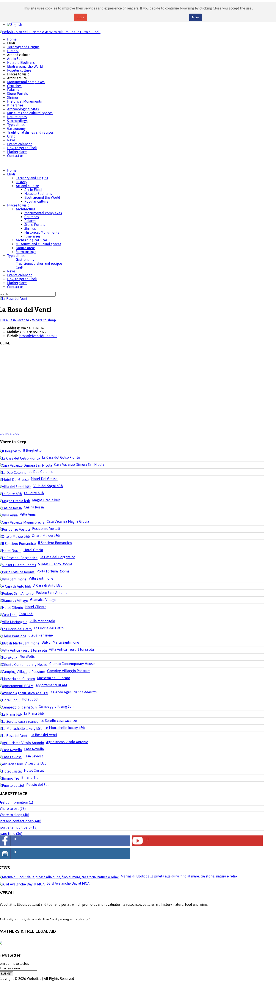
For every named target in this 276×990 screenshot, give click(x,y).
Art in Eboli (33, 190)
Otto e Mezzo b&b (46, 536)
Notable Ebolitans (38, 193)
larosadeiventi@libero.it (38, 336)
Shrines (30, 228)
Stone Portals (34, 225)
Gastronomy (25, 259)
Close (80, 17)
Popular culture (36, 201)
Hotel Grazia (33, 550)
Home (12, 170)
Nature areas (25, 248)
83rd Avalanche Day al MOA (68, 883)
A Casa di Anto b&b (47, 585)
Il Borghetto (32, 450)
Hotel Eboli (30, 699)
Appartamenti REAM (51, 685)
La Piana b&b (34, 713)
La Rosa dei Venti (44, 735)
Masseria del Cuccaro (53, 678)
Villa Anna (28, 514)
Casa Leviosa (33, 756)
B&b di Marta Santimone (60, 642)
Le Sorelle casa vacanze (59, 721)
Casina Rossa (34, 507)
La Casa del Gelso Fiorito (61, 457)
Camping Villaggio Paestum (68, 671)
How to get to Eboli (22, 279)
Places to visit (18, 205)
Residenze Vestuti (46, 528)
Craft (20, 267)
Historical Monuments (41, 232)
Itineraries (32, 236)
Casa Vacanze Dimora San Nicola (79, 464)
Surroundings (26, 252)
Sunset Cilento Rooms (55, 564)
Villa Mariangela (42, 621)
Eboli (11, 174)
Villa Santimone (41, 578)
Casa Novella (34, 749)
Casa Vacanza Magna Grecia (68, 521)
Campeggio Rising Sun (56, 706)
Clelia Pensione (40, 635)
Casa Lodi (26, 614)
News (11, 271)
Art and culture (27, 186)
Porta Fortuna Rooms (53, 571)
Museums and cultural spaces (38, 244)
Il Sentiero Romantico (55, 543)
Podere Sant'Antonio (51, 592)
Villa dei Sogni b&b (48, 486)
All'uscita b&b (35, 763)
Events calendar (19, 275)
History (21, 182)
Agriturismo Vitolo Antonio (67, 742)
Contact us (15, 287)
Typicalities (16, 256)
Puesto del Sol (37, 785)
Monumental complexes (43, 213)
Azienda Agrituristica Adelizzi (73, 692)
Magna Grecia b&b (46, 500)
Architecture (25, 209)
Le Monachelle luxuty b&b (64, 728)
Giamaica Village (43, 600)
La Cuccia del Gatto (49, 628)
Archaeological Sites (31, 240)
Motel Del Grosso (44, 479)
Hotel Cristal (34, 770)
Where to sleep (44, 320)
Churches (31, 217)
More (195, 17)
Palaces (30, 221)
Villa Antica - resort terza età (71, 649)
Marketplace (17, 283)
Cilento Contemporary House (72, 664)
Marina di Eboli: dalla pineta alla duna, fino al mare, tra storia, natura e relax (179, 876)
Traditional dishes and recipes (39, 263)
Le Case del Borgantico (57, 557)
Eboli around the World (42, 197)
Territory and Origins (32, 178)
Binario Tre (30, 777)
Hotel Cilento (35, 607)
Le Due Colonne (41, 472)
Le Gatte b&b (34, 493)
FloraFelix (27, 656)
